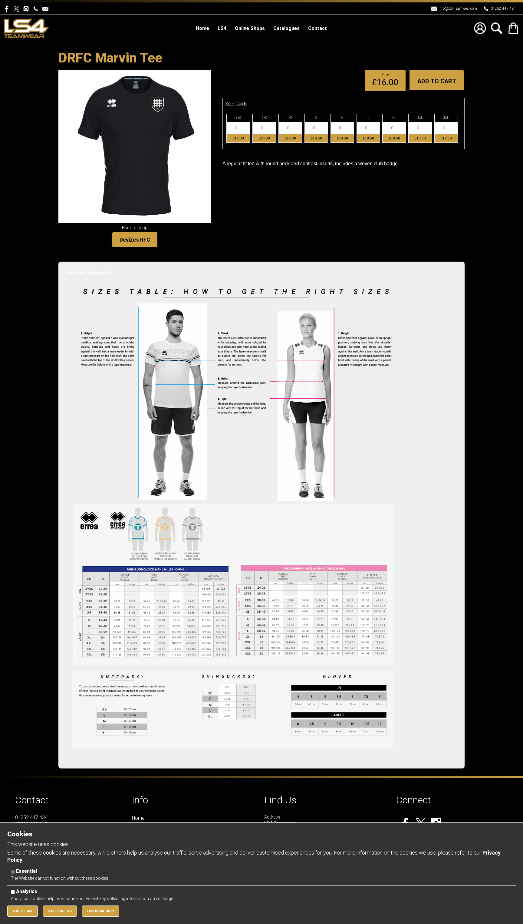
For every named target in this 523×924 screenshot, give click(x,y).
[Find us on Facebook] (8, 8)
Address (272, 817)
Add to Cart (436, 81)
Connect (413, 800)
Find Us (280, 800)
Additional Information (89, 272)
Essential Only (100, 911)
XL (394, 117)
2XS (264, 117)
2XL (420, 117)
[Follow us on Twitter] (18, 8)
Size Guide (236, 104)
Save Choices (60, 911)
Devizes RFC (135, 239)
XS (290, 117)
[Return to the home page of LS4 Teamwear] (26, 28)
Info (140, 800)
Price (385, 74)
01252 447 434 (503, 8)
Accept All (22, 911)
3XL (446, 117)
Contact (32, 800)
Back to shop (134, 227)
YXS (238, 117)
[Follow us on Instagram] (27, 8)
